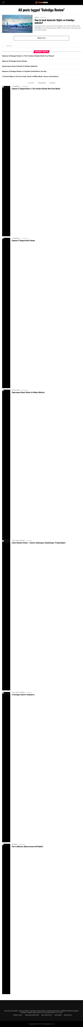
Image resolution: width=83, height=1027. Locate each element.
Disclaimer (58, 1015)
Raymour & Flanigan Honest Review (14, 61)
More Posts (41, 38)
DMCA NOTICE (68, 1015)
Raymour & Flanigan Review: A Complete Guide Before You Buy (24, 71)
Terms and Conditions (32, 1015)
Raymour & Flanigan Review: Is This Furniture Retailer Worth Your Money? (28, 56)
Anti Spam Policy (46, 1015)
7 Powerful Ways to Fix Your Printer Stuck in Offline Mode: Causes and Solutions (30, 76)
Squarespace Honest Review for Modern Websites (20, 66)
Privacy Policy (17, 1015)
